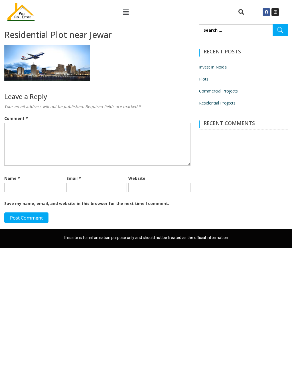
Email (73, 178)
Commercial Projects (218, 91)
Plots (203, 79)
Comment (16, 118)
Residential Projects (217, 103)
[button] (126, 12)
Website (136, 178)
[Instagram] (275, 12)
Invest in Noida (213, 67)
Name (12, 178)
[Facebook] (266, 12)
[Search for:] (243, 30)
